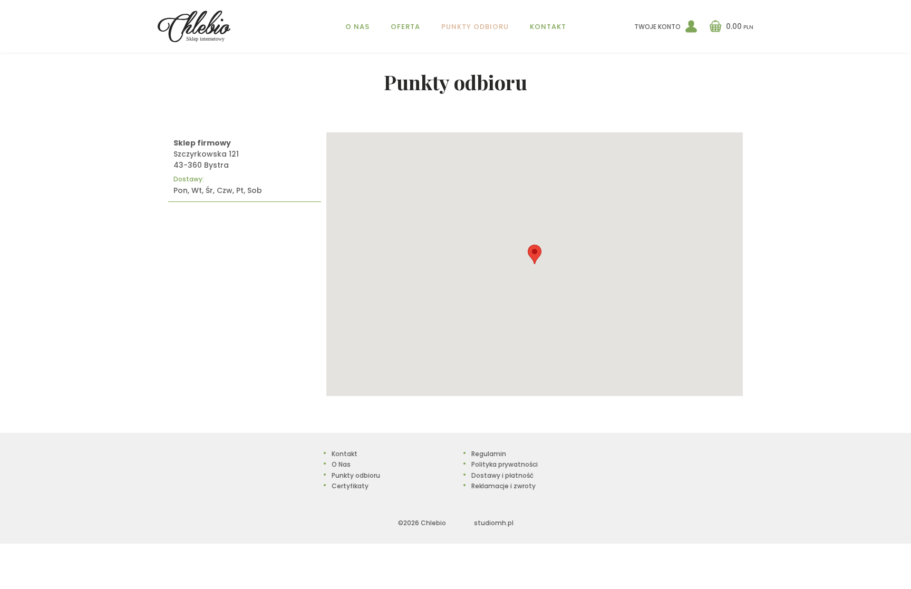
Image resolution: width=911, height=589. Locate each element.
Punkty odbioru (475, 27)
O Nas (357, 27)
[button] (534, 254)
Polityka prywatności (504, 464)
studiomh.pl (493, 522)
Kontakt (548, 27)
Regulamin (488, 453)
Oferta (405, 27)
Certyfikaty (350, 485)
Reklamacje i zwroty (503, 485)
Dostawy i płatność (502, 475)
